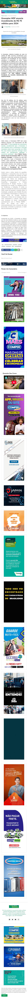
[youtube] (15, 919)
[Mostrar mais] (21, 250)
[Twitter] (12, 250)
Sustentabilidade (18, 246)
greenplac (20, 244)
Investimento (8, 246)
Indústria (3, 246)
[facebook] (9, 919)
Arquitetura (15, 244)
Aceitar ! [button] (4, 995)
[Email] (18, 250)
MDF (13, 246)
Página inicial (4, 15)
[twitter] (12, 919)
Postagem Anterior (6, 272)
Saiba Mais (3, 993)
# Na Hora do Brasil (12, 15)
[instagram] (18, 919)
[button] (2, 2)
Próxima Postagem (22, 272)
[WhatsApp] (15, 250)
